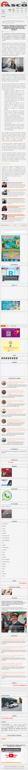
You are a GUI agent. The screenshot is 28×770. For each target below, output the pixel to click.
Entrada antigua (24, 225)
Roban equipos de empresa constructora (15, 182)
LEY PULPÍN (4, 550)
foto (3, 542)
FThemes (22, 768)
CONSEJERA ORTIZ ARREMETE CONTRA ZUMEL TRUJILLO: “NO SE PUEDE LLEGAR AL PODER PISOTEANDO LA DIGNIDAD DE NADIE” (12, 664)
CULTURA (4, 531)
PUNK (3, 569)
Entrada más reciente (5, 225)
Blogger (22, 766)
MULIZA (3, 554)
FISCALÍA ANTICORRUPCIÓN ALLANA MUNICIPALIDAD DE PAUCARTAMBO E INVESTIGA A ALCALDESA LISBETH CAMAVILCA (13, 647)
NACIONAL (4, 557)
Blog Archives (13, 325)
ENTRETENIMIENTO (6, 540)
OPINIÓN (4, 564)
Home (3, 20)
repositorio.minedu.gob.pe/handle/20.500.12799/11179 (12, 140)
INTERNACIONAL (5, 547)
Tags (8, 325)
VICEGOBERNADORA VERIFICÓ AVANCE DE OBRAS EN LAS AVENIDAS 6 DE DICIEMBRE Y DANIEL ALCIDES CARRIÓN (17, 420)
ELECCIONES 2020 (5, 535)
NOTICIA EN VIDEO (5, 561)
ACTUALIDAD (4, 523)
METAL (3, 552)
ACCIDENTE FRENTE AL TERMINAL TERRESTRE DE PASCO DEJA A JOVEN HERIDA (15, 401)
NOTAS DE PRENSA (6, 559)
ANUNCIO (4, 526)
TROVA (3, 576)
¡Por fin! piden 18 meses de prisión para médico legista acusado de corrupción (16, 206)
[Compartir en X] (5, 177)
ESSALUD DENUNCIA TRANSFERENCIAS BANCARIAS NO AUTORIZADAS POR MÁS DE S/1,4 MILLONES (16, 439)
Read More (22, 187)
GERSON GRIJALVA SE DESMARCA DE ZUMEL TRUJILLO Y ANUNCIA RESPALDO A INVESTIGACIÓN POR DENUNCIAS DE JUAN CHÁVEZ (13, 603)
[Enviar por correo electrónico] (2, 177)
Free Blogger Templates (13, 768)
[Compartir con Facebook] (6, 177)
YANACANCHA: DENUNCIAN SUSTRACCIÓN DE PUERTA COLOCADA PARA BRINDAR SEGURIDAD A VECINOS (16, 382)
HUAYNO (4, 545)
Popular (3, 325)
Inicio (15, 225)
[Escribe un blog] (3, 177)
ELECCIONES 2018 (5, 538)
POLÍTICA (4, 566)
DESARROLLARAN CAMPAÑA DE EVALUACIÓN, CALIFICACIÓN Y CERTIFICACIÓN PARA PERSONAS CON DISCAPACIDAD (16, 215)
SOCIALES (4, 573)
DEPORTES (4, 533)
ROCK (3, 571)
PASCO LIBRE (13, 766)
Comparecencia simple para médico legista (15, 198)
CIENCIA (3, 528)
